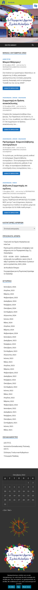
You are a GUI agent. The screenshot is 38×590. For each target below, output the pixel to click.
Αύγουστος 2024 (10, 315)
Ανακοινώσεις (7, 97)
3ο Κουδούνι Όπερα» (11, 268)
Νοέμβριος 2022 (10, 380)
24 (5, 500)
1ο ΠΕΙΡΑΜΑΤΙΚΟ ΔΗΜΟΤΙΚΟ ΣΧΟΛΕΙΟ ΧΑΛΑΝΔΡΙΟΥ (14, 67)
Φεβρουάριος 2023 (11, 373)
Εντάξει (11, 587)
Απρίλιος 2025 (9, 290)
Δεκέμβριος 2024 (10, 301)
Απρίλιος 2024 (9, 326)
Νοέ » (10, 510)
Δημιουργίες (7, 59)
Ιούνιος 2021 (8, 426)
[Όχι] (35, 581)
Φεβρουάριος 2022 (11, 405)
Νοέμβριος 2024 (10, 305)
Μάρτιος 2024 (9, 330)
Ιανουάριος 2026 (10, 287)
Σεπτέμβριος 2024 (10, 312)
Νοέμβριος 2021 (10, 415)
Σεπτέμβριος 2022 (10, 387)
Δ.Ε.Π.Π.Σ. (7, 443)
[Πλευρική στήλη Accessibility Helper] (35, 5)
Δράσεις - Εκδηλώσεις (19, 97)
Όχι (18, 587)
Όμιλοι (15, 183)
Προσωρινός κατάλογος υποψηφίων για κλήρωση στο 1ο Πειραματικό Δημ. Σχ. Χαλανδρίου (18, 250)
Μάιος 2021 (8, 430)
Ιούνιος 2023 (8, 358)
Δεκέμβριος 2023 (10, 340)
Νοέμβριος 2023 (10, 344)
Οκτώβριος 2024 (10, 308)
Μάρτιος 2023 (9, 369)
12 (14, 491)
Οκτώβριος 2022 (10, 383)
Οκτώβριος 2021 (10, 419)
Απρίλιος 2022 (9, 398)
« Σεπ (5, 510)
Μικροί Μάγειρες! (12, 62)
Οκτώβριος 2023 (10, 348)
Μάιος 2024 (8, 323)
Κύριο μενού (11, 45)
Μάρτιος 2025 (9, 294)
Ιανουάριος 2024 (10, 337)
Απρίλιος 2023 (9, 365)
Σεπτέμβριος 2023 (10, 351)
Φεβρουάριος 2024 (11, 333)
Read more (26, 587)
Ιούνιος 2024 (8, 319)
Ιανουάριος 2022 (10, 408)
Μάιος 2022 (8, 394)
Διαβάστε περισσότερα (10, 88)
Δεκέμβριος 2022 (10, 376)
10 (5, 491)
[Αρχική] (3, 2)
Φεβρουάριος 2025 (11, 297)
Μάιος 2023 (8, 362)
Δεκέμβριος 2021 (10, 412)
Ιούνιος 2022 (8, 390)
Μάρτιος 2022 (9, 401)
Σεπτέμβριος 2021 (10, 423)
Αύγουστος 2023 (10, 355)
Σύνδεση (11, 2)
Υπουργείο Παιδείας (11, 456)
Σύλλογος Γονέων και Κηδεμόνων (16, 452)
